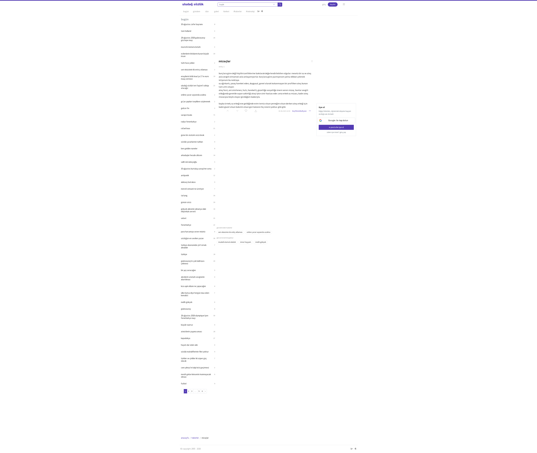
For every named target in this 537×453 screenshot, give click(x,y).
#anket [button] (226, 11)
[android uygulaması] (258, 11)
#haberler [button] (238, 11)
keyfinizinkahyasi (299, 111)
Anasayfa (185, 437)
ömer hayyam (245, 242)
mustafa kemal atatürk (227, 242)
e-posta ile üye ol (336, 127)
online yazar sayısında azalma (258, 232)
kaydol (332, 4)
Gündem (196, 11)
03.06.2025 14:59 (284, 111)
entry (222, 66)
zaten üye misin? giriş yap (336, 132)
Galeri (216, 11)
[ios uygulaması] (262, 11)
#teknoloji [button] (250, 11)
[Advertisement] (286, 35)
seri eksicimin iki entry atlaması (230, 232)
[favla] (246, 111)
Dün (207, 11)
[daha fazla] (344, 4)
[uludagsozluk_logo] (192, 4)
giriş (324, 4)
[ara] (280, 5)
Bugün (186, 11)
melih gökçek (260, 242)
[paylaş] (256, 111)
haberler (195, 437)
